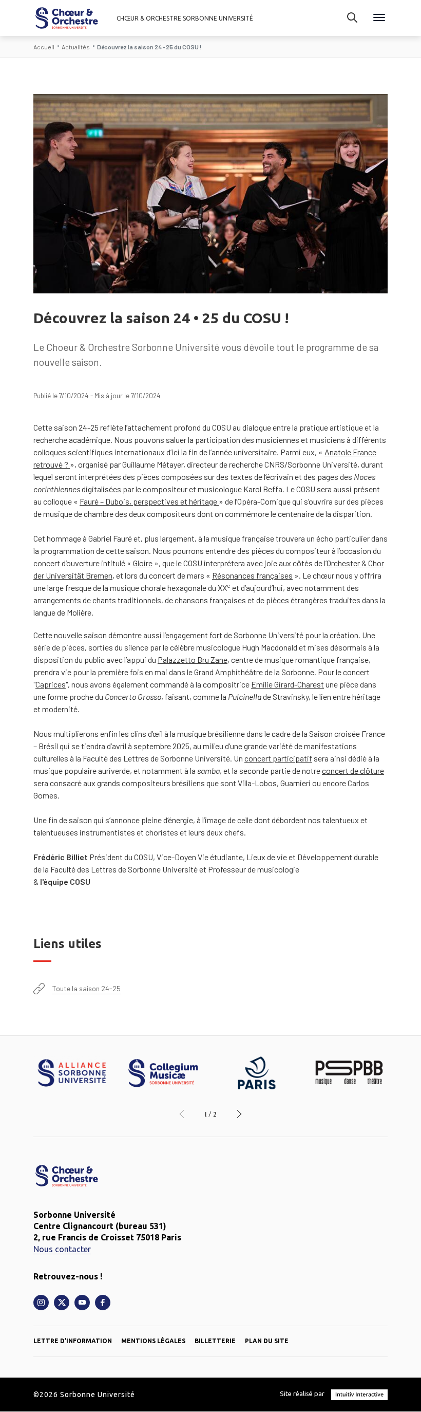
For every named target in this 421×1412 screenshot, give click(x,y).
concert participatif (278, 758)
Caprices (50, 684)
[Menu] (379, 18)
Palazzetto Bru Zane (192, 659)
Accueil (43, 46)
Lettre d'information (72, 1340)
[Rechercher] (352, 18)
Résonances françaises (252, 575)
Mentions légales (153, 1340)
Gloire (142, 563)
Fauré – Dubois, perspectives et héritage (149, 501)
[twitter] (61, 1302)
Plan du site (267, 1340)
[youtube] (82, 1302)
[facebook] (102, 1302)
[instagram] (41, 1302)
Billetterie (215, 1340)
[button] (182, 1114)
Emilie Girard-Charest (287, 684)
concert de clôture (353, 770)
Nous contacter (62, 1249)
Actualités (76, 46)
